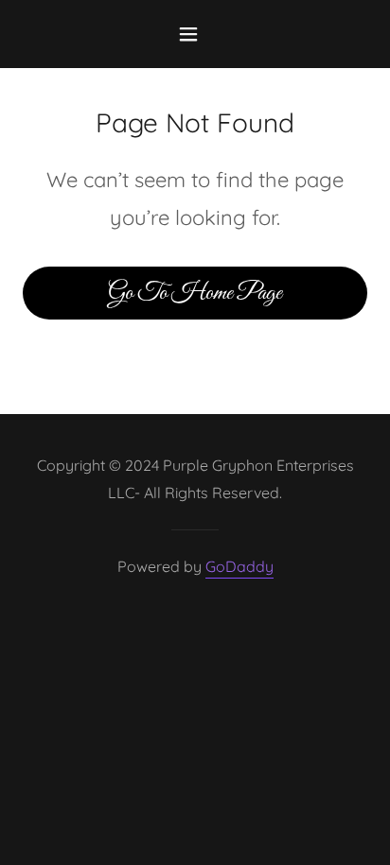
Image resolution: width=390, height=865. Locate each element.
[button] (195, 34)
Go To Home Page (195, 293)
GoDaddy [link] (239, 566)
